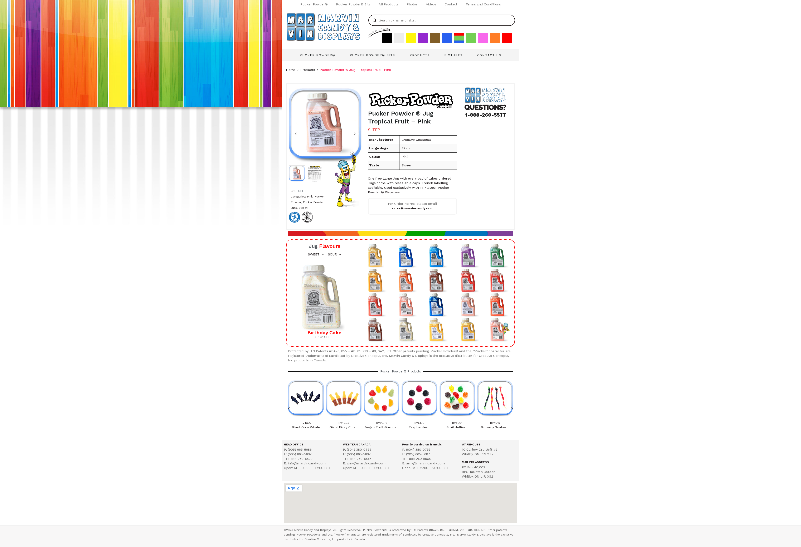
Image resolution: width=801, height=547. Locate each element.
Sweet (303, 207)
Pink (310, 196)
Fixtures (453, 55)
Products (420, 55)
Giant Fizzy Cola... (306, 427)
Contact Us (489, 55)
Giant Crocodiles (495, 427)
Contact (451, 4)
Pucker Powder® (314, 4)
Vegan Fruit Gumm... (343, 427)
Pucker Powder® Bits (353, 4)
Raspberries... (381, 427)
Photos (412, 4)
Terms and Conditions (483, 4)
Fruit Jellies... (419, 427)
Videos (431, 4)
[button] (289, 408)
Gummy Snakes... (457, 427)
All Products (388, 4)
